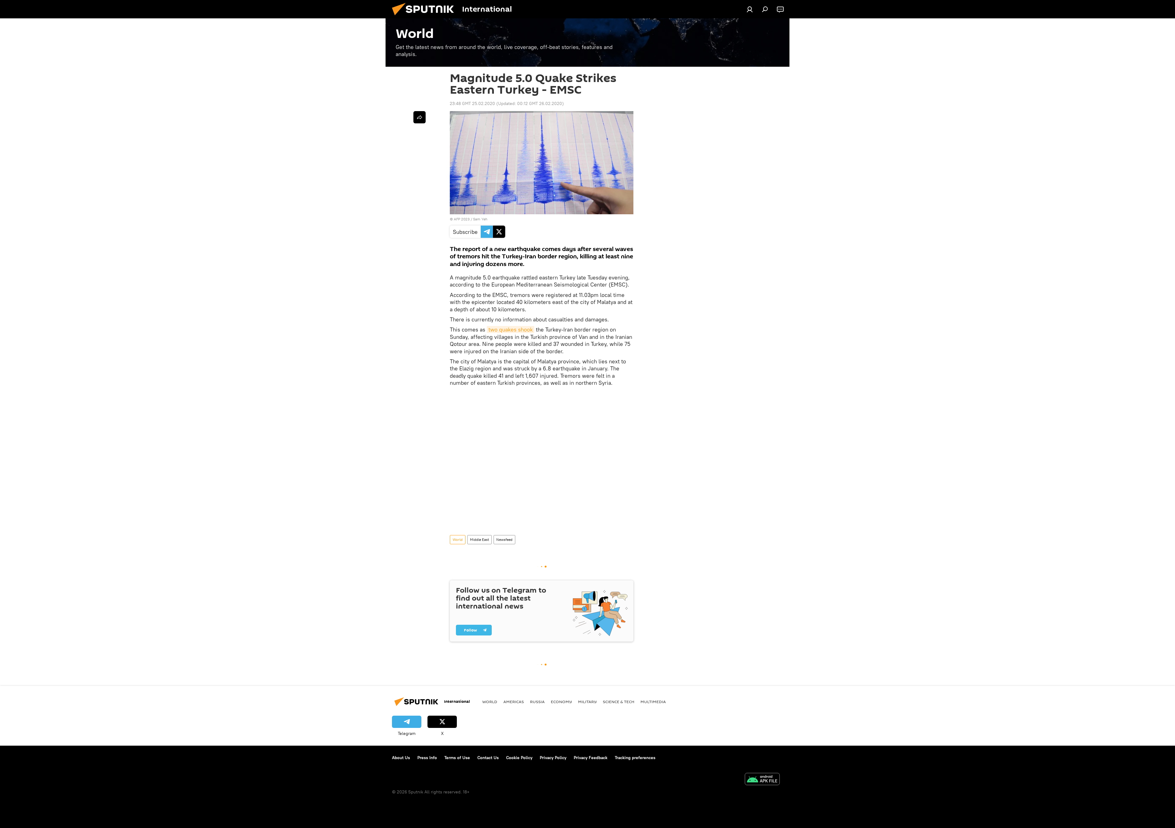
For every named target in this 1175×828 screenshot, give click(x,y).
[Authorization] (750, 9)
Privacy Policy (553, 757)
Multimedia (653, 701)
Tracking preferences (635, 757)
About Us (401, 757)
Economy (561, 701)
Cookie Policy (519, 757)
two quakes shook (510, 329)
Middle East (479, 539)
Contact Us (488, 757)
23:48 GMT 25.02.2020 (472, 103)
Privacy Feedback (590, 757)
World (458, 539)
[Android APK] (762, 780)
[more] (419, 117)
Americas (513, 701)
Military (587, 701)
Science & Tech (618, 701)
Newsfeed (504, 539)
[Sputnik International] (425, 17)
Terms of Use (457, 757)
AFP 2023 (462, 219)
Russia (537, 701)
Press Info (427, 757)
